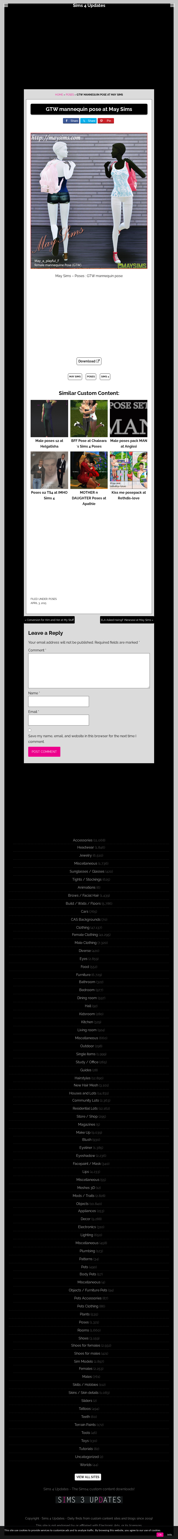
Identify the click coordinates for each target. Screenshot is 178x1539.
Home (59, 94)
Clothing (82, 927)
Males (87, 1377)
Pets (84, 1267)
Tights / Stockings (87, 879)
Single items (86, 1054)
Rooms (83, 1330)
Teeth (85, 1417)
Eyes (83, 959)
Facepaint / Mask (87, 1164)
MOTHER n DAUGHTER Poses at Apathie (89, 498)
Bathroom (87, 982)
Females (85, 1369)
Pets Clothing (87, 1306)
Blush (86, 1140)
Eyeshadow (85, 1156)
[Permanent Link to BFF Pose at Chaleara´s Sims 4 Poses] (89, 435)
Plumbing (87, 1251)
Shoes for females (85, 1345)
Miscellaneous (85, 863)
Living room (87, 1030)
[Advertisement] (89, 48)
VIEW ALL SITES (87, 1477)
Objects (82, 1204)
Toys (85, 1441)
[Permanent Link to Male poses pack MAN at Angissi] (128, 435)
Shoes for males (87, 1353)
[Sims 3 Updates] (89, 1499)
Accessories (82, 840)
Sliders (86, 1401)
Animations (87, 887)
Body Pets (88, 1274)
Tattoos (85, 1409)
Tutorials (86, 1449)
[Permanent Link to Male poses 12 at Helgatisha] (49, 435)
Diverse (85, 951)
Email (33, 712)
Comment (37, 650)
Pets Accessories (88, 1298)
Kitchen (87, 1022)
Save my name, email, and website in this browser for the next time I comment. (82, 739)
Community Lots (85, 1100)
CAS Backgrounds (86, 919)
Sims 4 (105, 376)
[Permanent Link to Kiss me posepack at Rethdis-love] (128, 487)
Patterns (85, 1259)
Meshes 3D (86, 1188)
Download (87, 361)
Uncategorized (87, 1457)
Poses (70, 94)
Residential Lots (85, 1108)
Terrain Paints (85, 1425)
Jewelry (85, 855)
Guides (85, 1070)
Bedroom (87, 990)
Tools (85, 1433)
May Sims (75, 376)
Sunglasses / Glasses (87, 871)
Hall (88, 1006)
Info (169, 1534)
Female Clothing (85, 935)
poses (91, 376)
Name (34, 693)
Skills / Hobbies (85, 1385)
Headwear (85, 847)
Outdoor (87, 1046)
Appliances (87, 1211)
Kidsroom (87, 1014)
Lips (85, 1172)
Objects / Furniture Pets (88, 1290)
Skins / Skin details (84, 1393)
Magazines (86, 1124)
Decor (86, 1219)
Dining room (87, 998)
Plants (85, 1314)
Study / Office (87, 1062)
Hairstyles (83, 1078)
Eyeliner (85, 1148)
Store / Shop (87, 1116)
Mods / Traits (83, 1196)
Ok (160, 1534)
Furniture (83, 975)
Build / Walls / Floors (83, 903)
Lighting (87, 1235)
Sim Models (83, 1361)
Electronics (87, 1227)
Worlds (86, 1465)
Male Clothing (86, 943)
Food (85, 967)
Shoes (84, 1338)
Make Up (83, 1132)
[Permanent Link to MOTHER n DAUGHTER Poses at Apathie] (89, 487)
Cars (84, 911)
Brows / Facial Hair (83, 895)
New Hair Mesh (86, 1085)
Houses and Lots (82, 1093)
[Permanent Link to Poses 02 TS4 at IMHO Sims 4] (49, 487)
